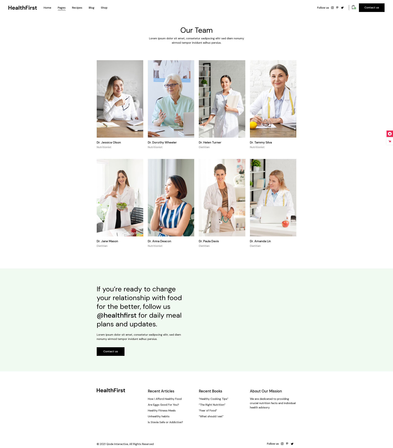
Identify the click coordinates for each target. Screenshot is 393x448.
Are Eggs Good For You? (163, 405)
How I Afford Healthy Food (165, 399)
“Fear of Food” (208, 410)
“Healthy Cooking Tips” (213, 399)
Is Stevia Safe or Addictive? (165, 422)
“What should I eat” (211, 416)
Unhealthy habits (158, 416)
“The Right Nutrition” (212, 405)
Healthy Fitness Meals (162, 410)
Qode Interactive (117, 444)
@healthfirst (117, 315)
